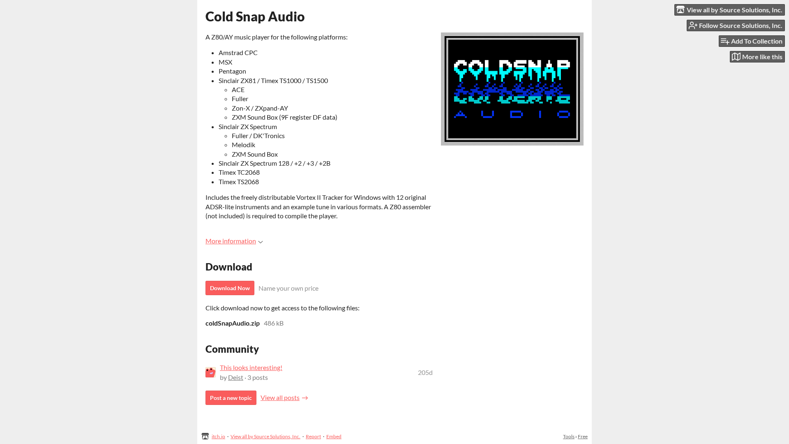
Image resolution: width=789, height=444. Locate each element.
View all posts (280, 397)
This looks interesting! (251, 367)
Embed (333, 436)
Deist (235, 377)
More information (230, 241)
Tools (568, 436)
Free (583, 436)
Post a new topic (231, 397)
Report (313, 436)
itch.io (218, 436)
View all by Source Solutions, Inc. (265, 436)
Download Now (230, 287)
